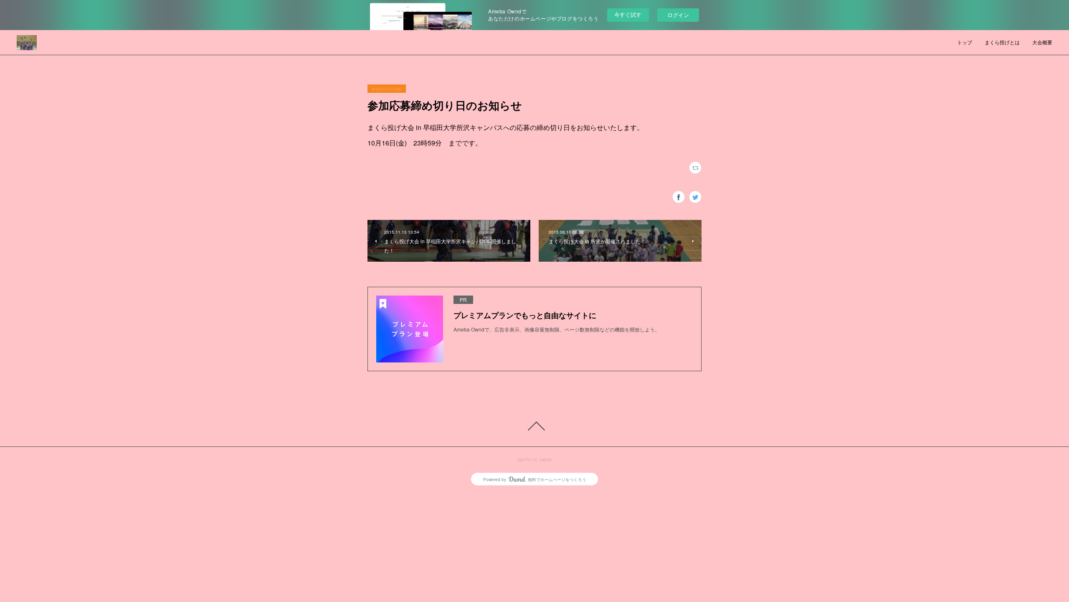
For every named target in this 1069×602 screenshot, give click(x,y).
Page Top (534, 426)
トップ (964, 43)
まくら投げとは (1002, 43)
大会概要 (1042, 43)
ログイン (678, 15)
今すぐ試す (627, 14)
